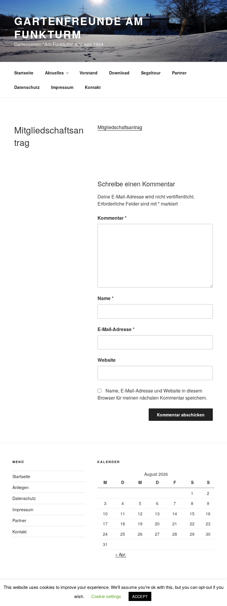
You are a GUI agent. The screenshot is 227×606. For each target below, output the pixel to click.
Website (107, 359)
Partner (179, 73)
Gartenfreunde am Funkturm (79, 27)
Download (119, 73)
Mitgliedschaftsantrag (120, 127)
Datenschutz (27, 87)
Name (106, 298)
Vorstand (89, 73)
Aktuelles (54, 73)
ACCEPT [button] (140, 596)
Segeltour (150, 73)
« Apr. (120, 554)
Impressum (62, 87)
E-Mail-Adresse (116, 329)
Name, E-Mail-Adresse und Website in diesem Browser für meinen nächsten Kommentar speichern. (152, 394)
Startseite (23, 73)
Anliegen (20, 487)
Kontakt (93, 87)
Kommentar (112, 217)
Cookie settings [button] (106, 596)
